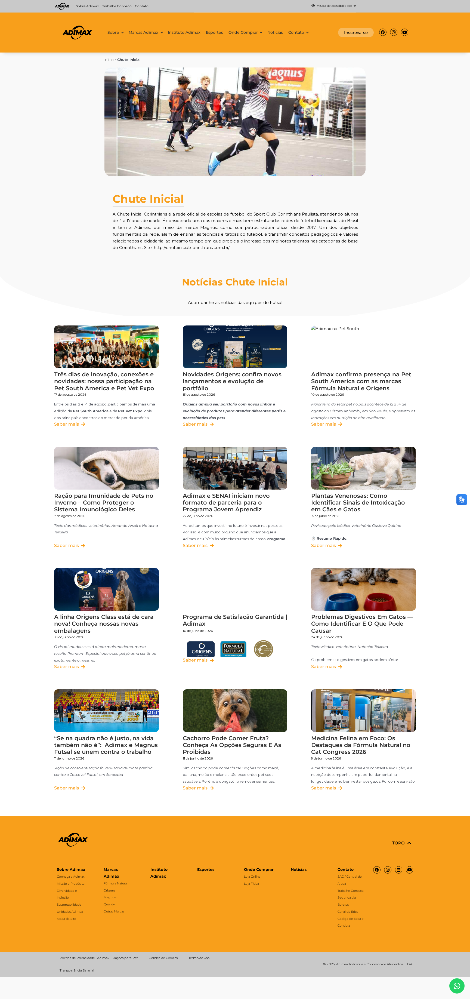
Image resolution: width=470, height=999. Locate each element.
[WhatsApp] (457, 986)
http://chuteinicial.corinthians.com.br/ (192, 247)
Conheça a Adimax (71, 876)
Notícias (299, 869)
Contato (142, 6)
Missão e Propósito (71, 884)
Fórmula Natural (116, 883)
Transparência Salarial (77, 970)
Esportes (205, 869)
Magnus (110, 897)
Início (109, 60)
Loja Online (252, 876)
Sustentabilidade (69, 904)
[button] (275, 6)
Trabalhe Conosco (117, 6)
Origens (109, 890)
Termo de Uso (198, 958)
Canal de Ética (348, 912)
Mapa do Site (66, 919)
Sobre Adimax (87, 6)
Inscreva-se (356, 32)
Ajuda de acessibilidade (333, 6)
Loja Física (251, 884)
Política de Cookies (163, 958)
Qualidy (109, 904)
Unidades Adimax (70, 912)
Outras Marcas (114, 911)
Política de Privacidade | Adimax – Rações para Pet (99, 958)
